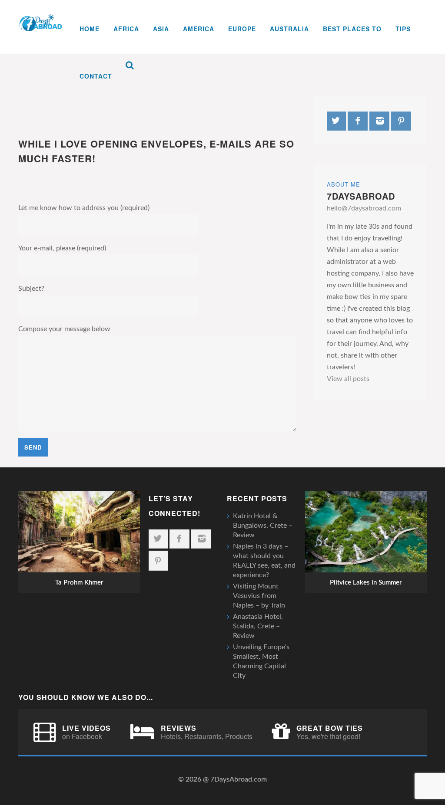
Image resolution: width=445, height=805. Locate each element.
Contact (96, 76)
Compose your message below (64, 328)
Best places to (352, 28)
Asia (161, 28)
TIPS (403, 28)
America (198, 28)
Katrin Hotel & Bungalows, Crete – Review (262, 526)
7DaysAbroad (361, 196)
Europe (242, 28)
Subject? (31, 288)
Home (90, 28)
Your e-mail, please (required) (62, 248)
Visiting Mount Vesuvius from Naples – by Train (259, 596)
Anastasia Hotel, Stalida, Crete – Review (258, 626)
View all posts (348, 378)
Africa (126, 28)
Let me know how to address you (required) (83, 207)
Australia (289, 28)
